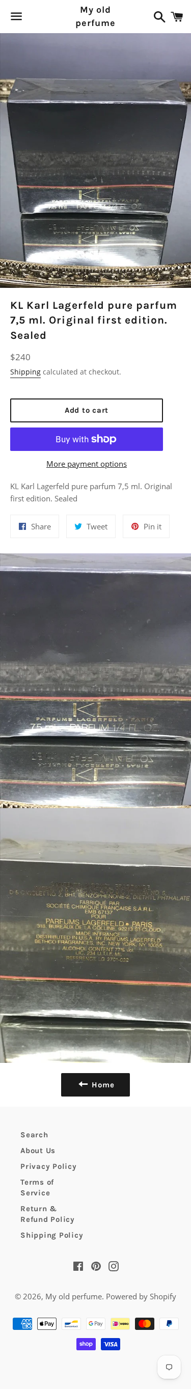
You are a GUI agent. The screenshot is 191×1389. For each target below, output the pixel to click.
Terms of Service (37, 1187)
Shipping (25, 372)
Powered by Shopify (141, 1296)
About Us (38, 1150)
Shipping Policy (51, 1235)
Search (34, 1134)
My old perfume (95, 16)
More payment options (86, 464)
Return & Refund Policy (47, 1214)
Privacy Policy (48, 1166)
